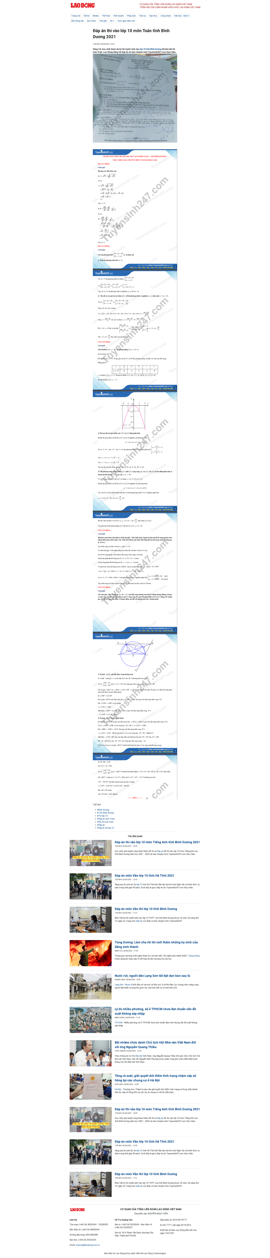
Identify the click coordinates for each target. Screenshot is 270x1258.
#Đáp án (101, 825)
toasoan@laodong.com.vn (88, 1245)
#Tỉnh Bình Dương (105, 812)
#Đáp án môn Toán (106, 819)
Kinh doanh (119, 15)
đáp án (160, 851)
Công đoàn (166, 15)
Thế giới (103, 21)
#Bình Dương (103, 810)
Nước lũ (129, 984)
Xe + (112, 21)
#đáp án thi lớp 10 (105, 828)
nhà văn (138, 1056)
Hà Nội (118, 1089)
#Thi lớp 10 (102, 816)
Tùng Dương (194, 955)
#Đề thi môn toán (105, 822)
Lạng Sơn (119, 984)
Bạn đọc (153, 15)
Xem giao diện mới (126, 21)
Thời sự (142, 15)
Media (96, 15)
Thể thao (106, 15)
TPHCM (118, 1022)
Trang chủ (75, 15)
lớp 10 (139, 884)
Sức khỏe (91, 21)
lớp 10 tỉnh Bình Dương (150, 49)
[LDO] (91, 853)
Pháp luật (131, 15)
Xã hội (86, 15)
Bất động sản (77, 21)
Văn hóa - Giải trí (181, 15)
